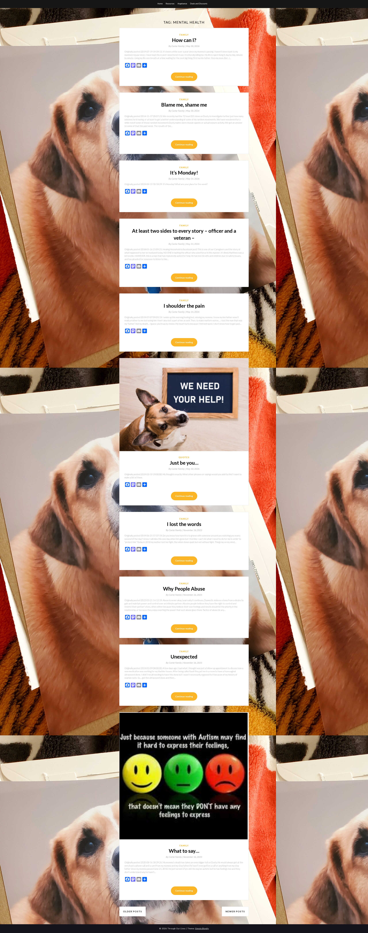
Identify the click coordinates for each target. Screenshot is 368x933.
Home (160, 3)
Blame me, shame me (184, 105)
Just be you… (184, 463)
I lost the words (184, 524)
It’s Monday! (184, 172)
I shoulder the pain (184, 306)
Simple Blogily (202, 928)
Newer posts (235, 911)
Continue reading (184, 76)
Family (184, 34)
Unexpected (184, 657)
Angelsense (182, 3)
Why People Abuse (184, 589)
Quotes (184, 457)
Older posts (132, 911)
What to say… (184, 851)
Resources (170, 3)
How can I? (184, 40)
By (177, 46)
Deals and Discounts (198, 3)
